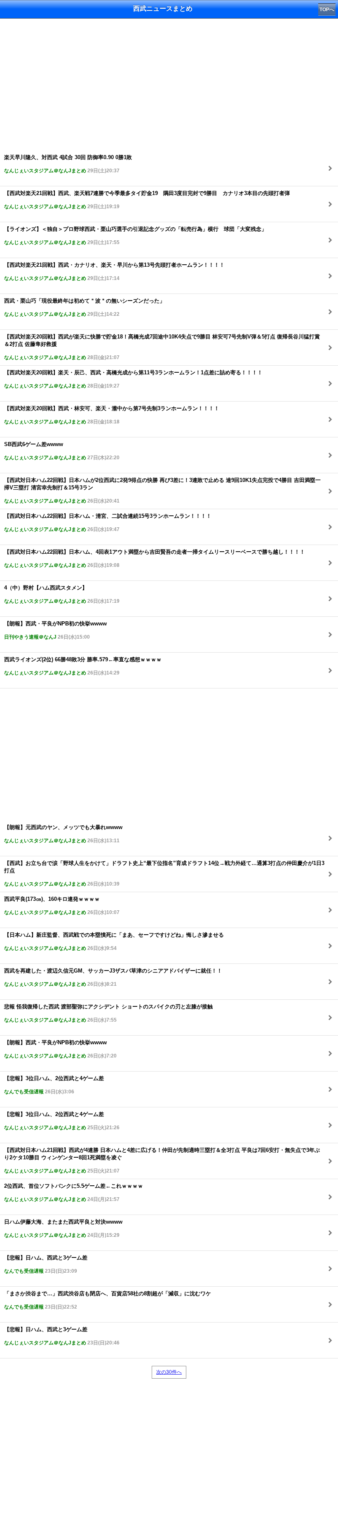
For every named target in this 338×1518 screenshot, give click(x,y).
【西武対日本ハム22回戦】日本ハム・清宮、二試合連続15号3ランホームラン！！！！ (107, 522)
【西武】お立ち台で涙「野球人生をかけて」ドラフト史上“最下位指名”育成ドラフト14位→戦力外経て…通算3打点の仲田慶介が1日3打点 (164, 873)
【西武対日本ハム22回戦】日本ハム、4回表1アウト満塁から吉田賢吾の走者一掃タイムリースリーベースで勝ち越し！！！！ (154, 558)
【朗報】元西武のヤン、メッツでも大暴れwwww (63, 834)
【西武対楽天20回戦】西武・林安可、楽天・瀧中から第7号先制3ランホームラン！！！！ (111, 415)
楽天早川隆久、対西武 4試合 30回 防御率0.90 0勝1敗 (68, 164)
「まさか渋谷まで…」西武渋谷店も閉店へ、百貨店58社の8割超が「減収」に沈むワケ (107, 1300)
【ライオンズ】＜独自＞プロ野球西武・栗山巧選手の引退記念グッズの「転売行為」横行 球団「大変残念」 (135, 235)
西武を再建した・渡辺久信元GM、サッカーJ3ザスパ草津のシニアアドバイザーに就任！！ (113, 977)
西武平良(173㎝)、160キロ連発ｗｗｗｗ (62, 905)
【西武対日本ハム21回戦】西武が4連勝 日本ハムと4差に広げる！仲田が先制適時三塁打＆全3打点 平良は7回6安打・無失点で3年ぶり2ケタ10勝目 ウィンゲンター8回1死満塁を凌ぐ (162, 1160)
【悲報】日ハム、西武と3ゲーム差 (45, 1264)
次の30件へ (169, 1372)
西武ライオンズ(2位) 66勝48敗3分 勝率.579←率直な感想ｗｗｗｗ (83, 666)
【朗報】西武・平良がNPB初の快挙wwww (55, 630)
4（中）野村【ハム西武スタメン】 (62, 594)
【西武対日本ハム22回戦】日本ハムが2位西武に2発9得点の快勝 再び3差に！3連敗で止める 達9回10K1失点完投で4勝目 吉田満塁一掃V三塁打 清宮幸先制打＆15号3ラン (162, 490)
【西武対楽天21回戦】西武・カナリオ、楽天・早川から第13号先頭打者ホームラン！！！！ (114, 271)
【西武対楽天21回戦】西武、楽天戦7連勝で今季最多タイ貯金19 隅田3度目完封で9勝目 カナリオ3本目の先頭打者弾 (147, 199)
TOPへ (326, 9)
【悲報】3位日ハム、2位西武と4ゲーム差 (54, 1085)
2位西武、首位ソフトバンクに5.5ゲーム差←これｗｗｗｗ (73, 1192)
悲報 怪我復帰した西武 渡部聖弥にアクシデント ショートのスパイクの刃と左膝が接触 (108, 1013)
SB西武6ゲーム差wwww (62, 451)
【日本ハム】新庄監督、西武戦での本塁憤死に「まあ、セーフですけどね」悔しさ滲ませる (114, 941)
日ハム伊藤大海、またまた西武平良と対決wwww (63, 1228)
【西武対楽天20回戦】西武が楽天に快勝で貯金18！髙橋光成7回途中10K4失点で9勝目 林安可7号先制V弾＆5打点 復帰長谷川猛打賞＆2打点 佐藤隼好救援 (162, 347)
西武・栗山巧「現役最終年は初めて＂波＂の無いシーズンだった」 (84, 307)
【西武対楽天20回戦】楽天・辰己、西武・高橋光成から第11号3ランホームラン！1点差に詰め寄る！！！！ (133, 379)
